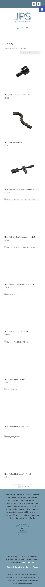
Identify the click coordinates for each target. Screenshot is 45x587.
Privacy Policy (32, 567)
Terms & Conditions (15, 567)
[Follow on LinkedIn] (34, 4)
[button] (42, 9)
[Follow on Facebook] (38, 4)
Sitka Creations (27, 562)
